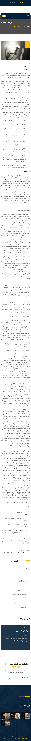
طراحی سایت (24, 738)
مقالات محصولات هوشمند (19, 586)
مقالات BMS (22, 599)
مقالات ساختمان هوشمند (19, 595)
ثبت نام (20, 3)
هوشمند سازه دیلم (24, 64)
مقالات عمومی (22, 608)
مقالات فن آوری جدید (20, 590)
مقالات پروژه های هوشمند (19, 603)
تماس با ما (23, 646)
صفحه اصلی (26, 26)
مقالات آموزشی (22, 612)
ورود (25, 3)
